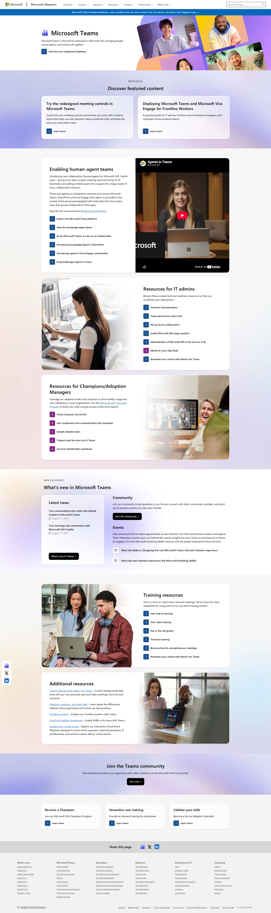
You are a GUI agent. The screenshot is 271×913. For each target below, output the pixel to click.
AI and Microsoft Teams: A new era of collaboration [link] (84, 236)
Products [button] (69, 4)
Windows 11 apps (23, 893)
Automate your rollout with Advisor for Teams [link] (174, 359)
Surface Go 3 (22, 882)
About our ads (228, 907)
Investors (217, 882)
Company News (220, 874)
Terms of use (178, 907)
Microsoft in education (104, 866)
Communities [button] (146, 4)
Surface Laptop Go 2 (24, 866)
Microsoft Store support (66, 874)
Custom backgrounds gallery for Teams (71, 690)
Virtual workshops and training (68, 889)
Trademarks (214, 907)
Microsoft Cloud (142, 866)
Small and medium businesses (66, 720)
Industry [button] (83, 4)
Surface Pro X (22, 878)
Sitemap (121, 907)
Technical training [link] (160, 639)
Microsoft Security (142, 870)
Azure (177, 866)
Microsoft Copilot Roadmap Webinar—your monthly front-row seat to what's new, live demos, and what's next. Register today (134, 12)
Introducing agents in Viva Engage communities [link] (82, 253)
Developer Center (182, 870)
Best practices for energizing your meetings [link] (173, 648)
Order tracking (62, 882)
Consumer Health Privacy (196, 907)
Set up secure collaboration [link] (165, 324)
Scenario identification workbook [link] (74, 448)
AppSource (179, 889)
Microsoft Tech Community (185, 882)
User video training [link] (160, 622)
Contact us (146, 907)
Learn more (59, 131)
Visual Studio (180, 893)
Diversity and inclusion (223, 885)
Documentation (181, 874)
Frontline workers (59, 714)
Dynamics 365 (141, 874)
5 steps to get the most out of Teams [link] (76, 440)
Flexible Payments (63, 897)
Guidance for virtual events (64, 726)
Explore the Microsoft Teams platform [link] (77, 218)
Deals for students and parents (108, 889)
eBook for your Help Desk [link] (164, 350)
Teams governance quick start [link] (166, 316)
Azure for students (103, 893)
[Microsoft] (14, 4)
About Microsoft (220, 870)
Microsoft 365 (141, 878)
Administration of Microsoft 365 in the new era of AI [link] (178, 341)
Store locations (62, 885)
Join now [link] (134, 781)
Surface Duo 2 (22, 885)
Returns (60, 878)
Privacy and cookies (162, 907)
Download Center (63, 870)
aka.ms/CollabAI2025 (95, 211)
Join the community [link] (126, 516)
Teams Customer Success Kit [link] (71, 414)
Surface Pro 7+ (22, 889)
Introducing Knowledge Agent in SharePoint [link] (80, 244)
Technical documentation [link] (163, 307)
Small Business (141, 893)
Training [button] (129, 4)
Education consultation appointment (110, 882)
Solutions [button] (98, 4)
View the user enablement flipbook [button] (67, 51)
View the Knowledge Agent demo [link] (74, 227)
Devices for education (104, 870)
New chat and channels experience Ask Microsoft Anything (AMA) (158, 560)
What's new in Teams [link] (62, 556)
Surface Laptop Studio (25, 874)
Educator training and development (109, 885)
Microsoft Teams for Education (107, 874)
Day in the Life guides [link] (161, 630)
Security (217, 893)
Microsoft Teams (142, 885)
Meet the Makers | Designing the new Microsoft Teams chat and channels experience (169, 550)
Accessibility (219, 889)
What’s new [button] (164, 4)
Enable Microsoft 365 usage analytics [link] (170, 333)
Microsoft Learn (181, 878)
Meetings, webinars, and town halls (69, 704)
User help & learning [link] (161, 613)
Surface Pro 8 (22, 870)
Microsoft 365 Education (105, 878)
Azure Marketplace (182, 885)
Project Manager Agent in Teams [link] (74, 261)
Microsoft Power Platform (145, 882)
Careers (217, 866)
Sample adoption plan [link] (68, 431)
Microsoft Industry (142, 889)
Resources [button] (114, 4)
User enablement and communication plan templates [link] (85, 423)
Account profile (62, 866)
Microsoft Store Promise (66, 893)
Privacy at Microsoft (221, 878)
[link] (142, 846)
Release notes (133, 907)
